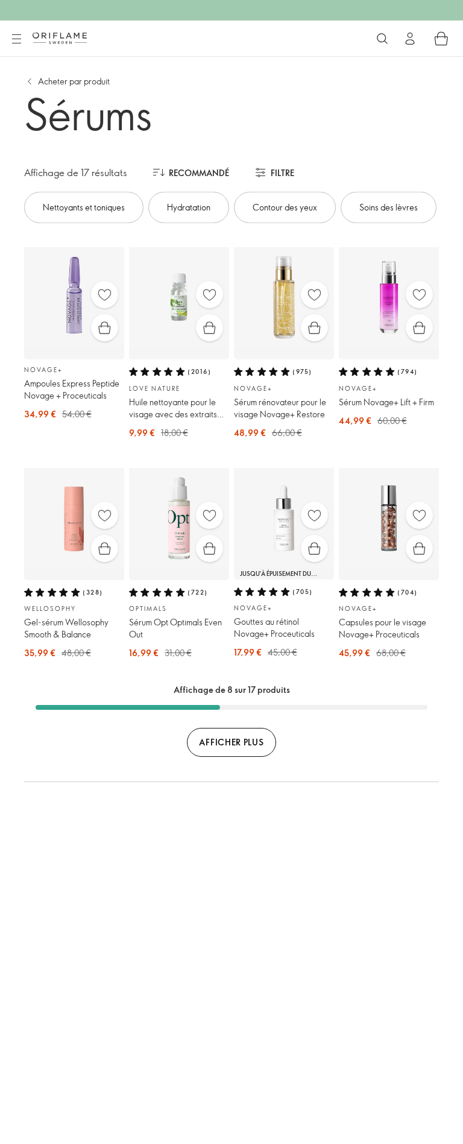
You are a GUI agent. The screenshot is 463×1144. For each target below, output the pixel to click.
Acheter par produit (74, 81)
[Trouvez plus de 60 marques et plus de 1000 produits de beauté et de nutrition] (382, 39)
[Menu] (16, 39)
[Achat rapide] (104, 327)
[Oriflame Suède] (60, 38)
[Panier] (441, 38)
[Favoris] (104, 294)
